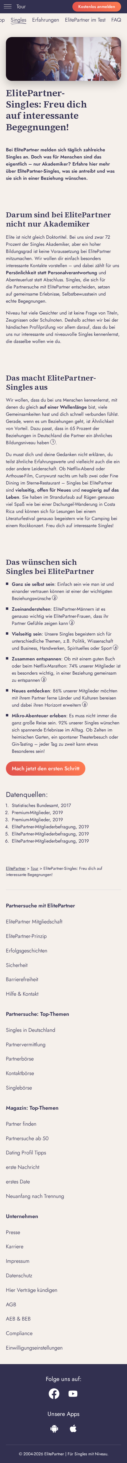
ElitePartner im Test (85, 20)
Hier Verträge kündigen (31, 1290)
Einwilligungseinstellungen (34, 1348)
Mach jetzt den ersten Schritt (45, 768)
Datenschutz (19, 1275)
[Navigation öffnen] (6, 6)
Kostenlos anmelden (96, 6)
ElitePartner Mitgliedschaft (34, 921)
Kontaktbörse (20, 1073)
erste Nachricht (22, 1167)
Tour (21, 6)
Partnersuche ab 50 (27, 1138)
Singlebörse (19, 1088)
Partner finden (21, 1124)
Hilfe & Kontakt (22, 994)
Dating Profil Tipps (26, 1152)
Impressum (18, 1261)
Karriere (14, 1246)
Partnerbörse (20, 1059)
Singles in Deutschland (30, 1030)
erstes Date (18, 1182)
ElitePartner (16, 868)
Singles (18, 20)
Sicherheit (16, 965)
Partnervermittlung (25, 1044)
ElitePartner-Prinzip (26, 936)
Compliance (19, 1333)
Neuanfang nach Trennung (35, 1196)
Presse (13, 1232)
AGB (11, 1304)
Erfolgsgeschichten (26, 951)
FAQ (116, 20)
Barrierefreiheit (22, 979)
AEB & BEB (18, 1319)
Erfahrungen (45, 20)
